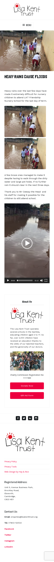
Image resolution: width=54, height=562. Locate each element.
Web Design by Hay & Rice (16, 471)
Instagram (9, 541)
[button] (27, 243)
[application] (27, 243)
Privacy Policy (10, 461)
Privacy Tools (10, 466)
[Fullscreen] (46, 280)
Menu (28, 25)
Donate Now (27, 386)
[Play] (8, 280)
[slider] (25, 280)
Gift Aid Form (27, 395)
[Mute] (41, 280)
